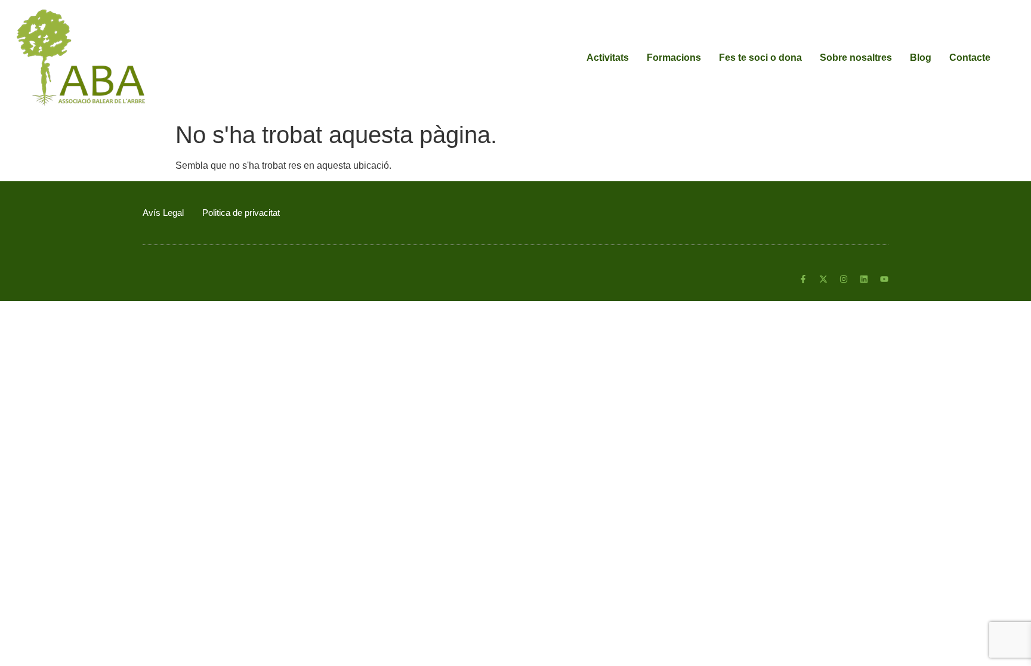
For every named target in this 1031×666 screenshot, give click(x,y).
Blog (920, 57)
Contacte (969, 57)
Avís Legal (163, 212)
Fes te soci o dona (760, 57)
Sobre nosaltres (856, 57)
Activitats (608, 57)
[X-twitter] (823, 279)
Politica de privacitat (241, 212)
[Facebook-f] (803, 279)
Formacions (674, 57)
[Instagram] (843, 279)
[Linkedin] (864, 279)
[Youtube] (884, 279)
